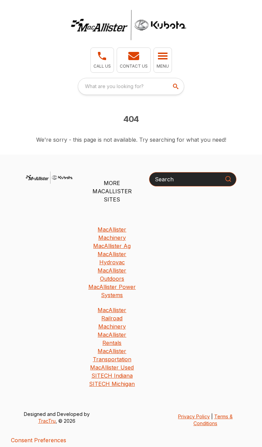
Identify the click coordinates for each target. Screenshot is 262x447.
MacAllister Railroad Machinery (112, 318)
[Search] (228, 179)
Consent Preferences (38, 440)
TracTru (47, 421)
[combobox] (131, 86)
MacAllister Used (112, 367)
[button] (102, 60)
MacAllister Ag (112, 245)
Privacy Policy (194, 416)
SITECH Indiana (112, 375)
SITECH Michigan (112, 383)
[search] (176, 86)
